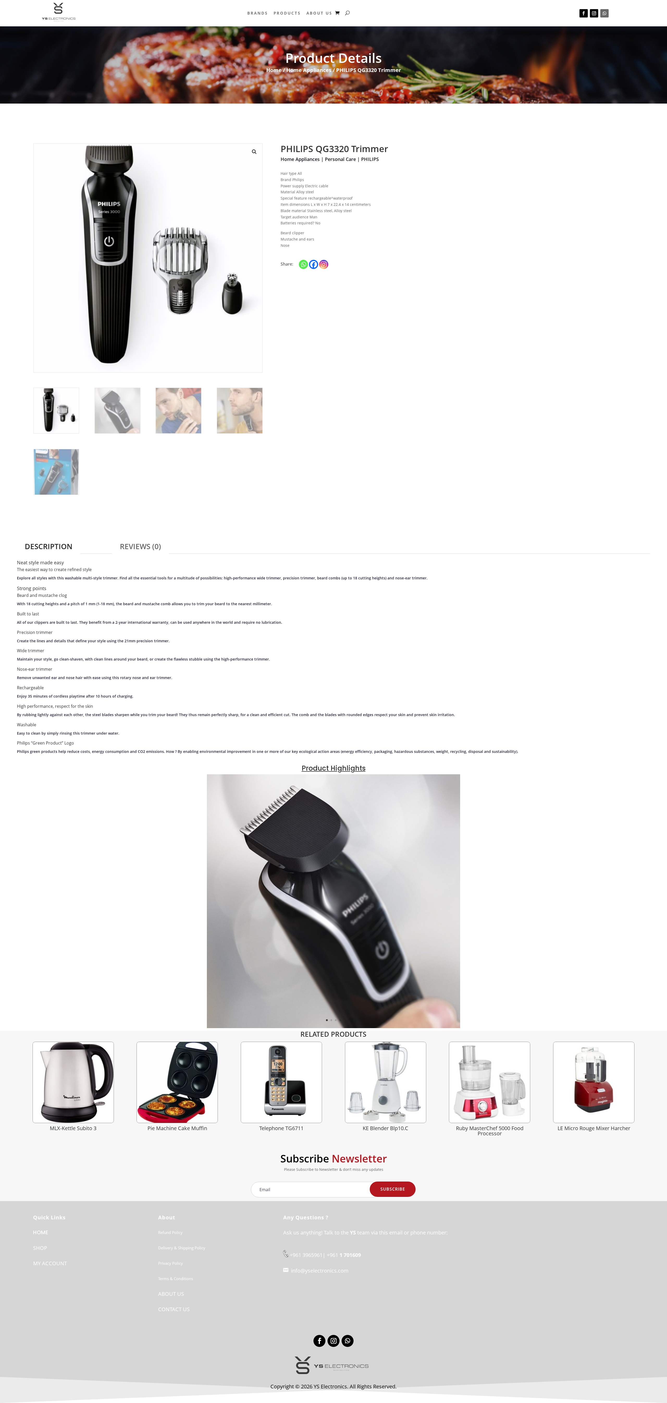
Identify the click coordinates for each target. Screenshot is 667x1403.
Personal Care (340, 159)
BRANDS (257, 13)
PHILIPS (370, 159)
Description (48, 546)
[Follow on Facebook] (583, 13)
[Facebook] (313, 264)
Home (274, 70)
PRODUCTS (287, 13)
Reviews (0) (140, 546)
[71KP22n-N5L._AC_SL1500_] (333, 1026)
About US (319, 13)
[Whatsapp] (303, 264)
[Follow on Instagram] (594, 13)
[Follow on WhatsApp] (604, 13)
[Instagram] (323, 264)
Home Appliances (308, 70)
